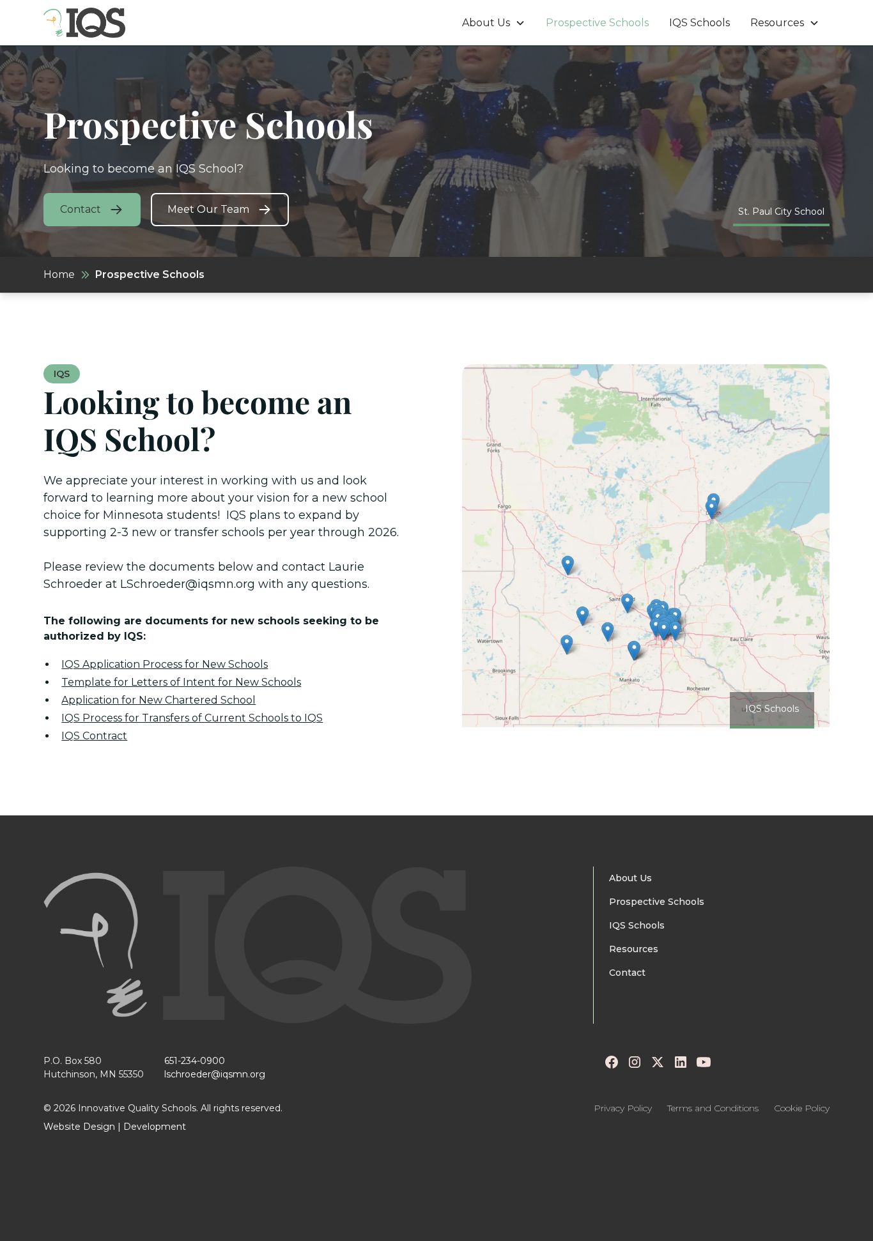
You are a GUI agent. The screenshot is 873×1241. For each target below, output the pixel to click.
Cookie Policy (802, 1108)
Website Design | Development (114, 1126)
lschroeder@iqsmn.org (214, 1074)
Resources (633, 949)
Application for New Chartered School (158, 700)
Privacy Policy (623, 1108)
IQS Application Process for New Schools (164, 664)
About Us (630, 878)
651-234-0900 (194, 1061)
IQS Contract (94, 736)
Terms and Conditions (713, 1108)
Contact (627, 972)
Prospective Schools (597, 23)
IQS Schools (699, 23)
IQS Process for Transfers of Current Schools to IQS (192, 718)
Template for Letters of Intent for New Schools (181, 682)
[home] (84, 23)
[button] (494, 23)
